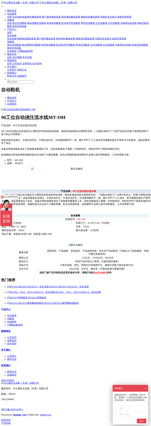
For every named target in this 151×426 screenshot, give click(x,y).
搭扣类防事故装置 (70, 17)
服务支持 (12, 54)
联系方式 (12, 76)
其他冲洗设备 (19, 26)
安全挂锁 (17, 17)
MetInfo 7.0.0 (19, 415)
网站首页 (12, 10)
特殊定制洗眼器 (140, 45)
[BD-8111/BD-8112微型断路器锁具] (25, 303)
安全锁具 (12, 14)
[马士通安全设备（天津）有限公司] (75, 2)
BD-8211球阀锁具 (37, 297)
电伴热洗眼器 (54, 23)
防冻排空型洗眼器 (70, 23)
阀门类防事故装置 (51, 17)
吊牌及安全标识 (108, 17)
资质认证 (22, 70)
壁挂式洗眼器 (88, 23)
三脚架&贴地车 (25, 51)
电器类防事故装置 (31, 17)
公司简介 (12, 70)
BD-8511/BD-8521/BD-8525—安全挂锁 (69, 286)
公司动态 (17, 63)
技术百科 (37, 63)
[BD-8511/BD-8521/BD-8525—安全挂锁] (28, 286)
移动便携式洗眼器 (36, 23)
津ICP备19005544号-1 (12, 409)
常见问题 (27, 57)
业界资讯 (27, 63)
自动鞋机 (12, 51)
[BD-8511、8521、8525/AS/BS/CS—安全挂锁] (31, 292)
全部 (9, 17)
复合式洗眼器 (19, 23)
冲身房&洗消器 (128, 23)
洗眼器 (10, 20)
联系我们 (12, 73)
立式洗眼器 (101, 23)
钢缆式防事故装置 (90, 17)
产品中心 (12, 29)
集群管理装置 (124, 17)
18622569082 (7, 380)
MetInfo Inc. (46, 415)
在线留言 (22, 76)
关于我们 (12, 66)
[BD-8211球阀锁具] (17, 297)
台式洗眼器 (114, 23)
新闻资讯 (12, 60)
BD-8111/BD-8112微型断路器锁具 (61, 303)
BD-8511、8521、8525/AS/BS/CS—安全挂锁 (78, 292)
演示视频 (17, 57)
